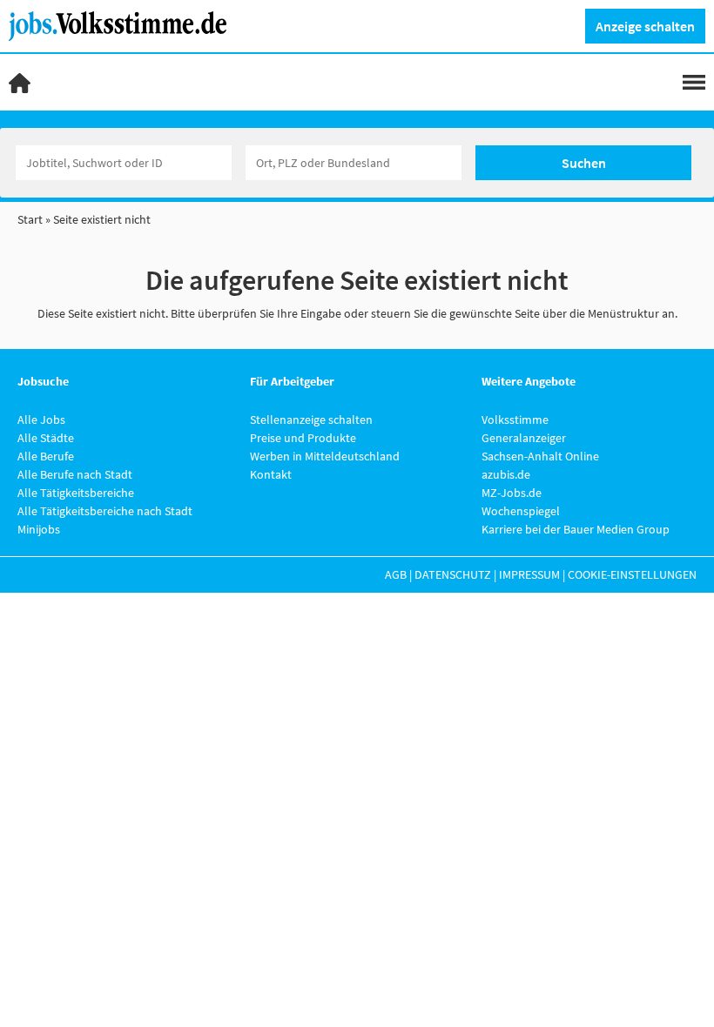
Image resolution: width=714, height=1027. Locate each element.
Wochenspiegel (521, 511)
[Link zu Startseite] (124, 24)
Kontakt (271, 474)
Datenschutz (452, 574)
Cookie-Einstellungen (632, 574)
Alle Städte (45, 438)
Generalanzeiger (524, 438)
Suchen (584, 162)
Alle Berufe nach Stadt (74, 474)
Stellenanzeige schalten (311, 419)
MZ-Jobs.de (512, 492)
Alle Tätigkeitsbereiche (75, 492)
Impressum (529, 574)
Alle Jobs (41, 419)
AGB (396, 574)
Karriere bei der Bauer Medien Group (576, 529)
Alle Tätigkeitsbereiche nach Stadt (104, 511)
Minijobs (38, 529)
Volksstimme (515, 419)
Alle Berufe (45, 456)
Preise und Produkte (303, 438)
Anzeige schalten (645, 26)
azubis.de (506, 474)
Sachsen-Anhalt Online (540, 456)
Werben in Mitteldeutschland (325, 456)
